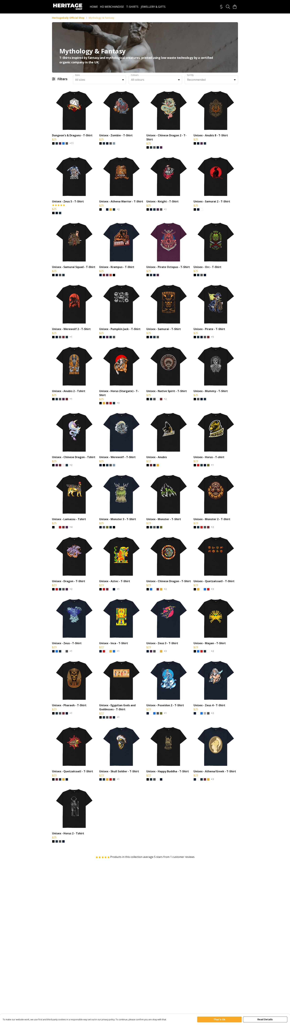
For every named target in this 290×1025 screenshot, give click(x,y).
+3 (118, 403)
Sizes (77, 75)
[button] (123, 79)
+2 (118, 209)
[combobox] (99, 79)
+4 (70, 527)
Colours (134, 75)
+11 (71, 143)
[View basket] (234, 6)
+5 (212, 337)
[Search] (228, 6)
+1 (165, 209)
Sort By (190, 75)
